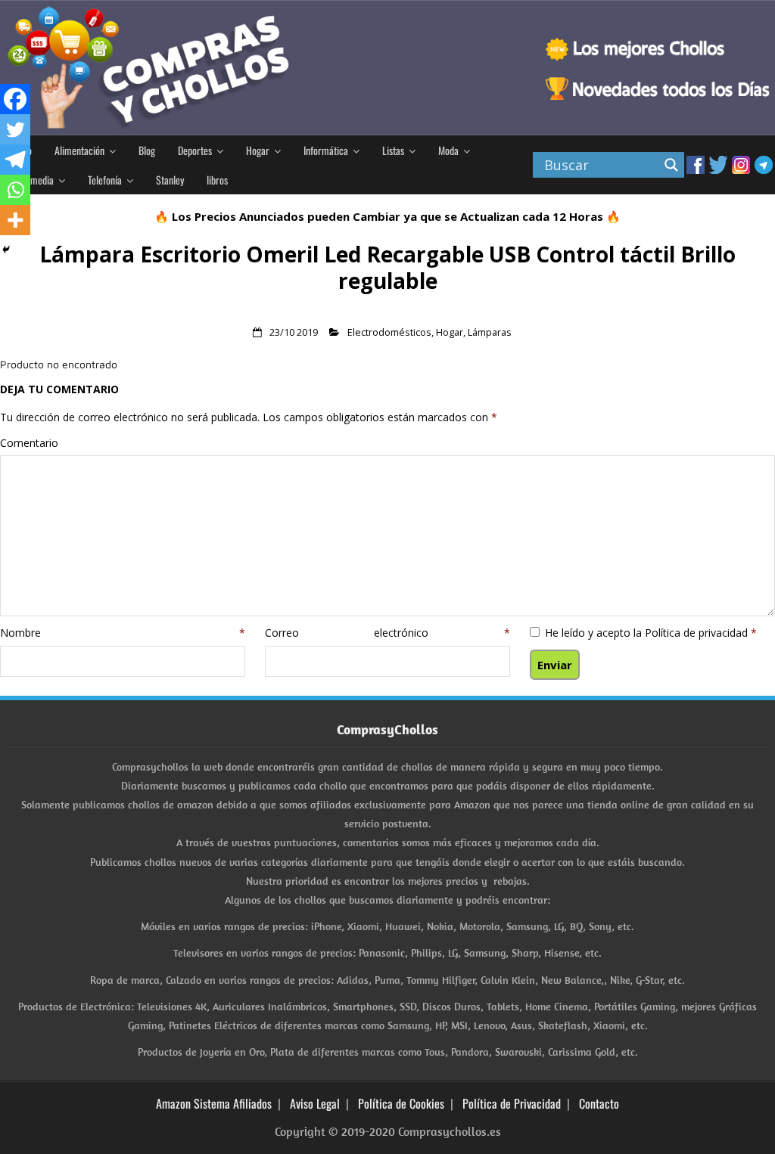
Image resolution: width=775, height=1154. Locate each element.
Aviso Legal (315, 1103)
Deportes (195, 150)
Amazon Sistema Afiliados (214, 1103)
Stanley (170, 180)
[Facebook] (15, 99)
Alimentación (79, 150)
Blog (147, 150)
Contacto (599, 1103)
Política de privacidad (698, 632)
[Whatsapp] (15, 190)
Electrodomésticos (389, 332)
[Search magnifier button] (671, 165)
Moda (448, 150)
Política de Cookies (401, 1103)
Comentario (29, 443)
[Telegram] (15, 159)
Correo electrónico (387, 632)
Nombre (122, 632)
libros (217, 180)
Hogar (257, 150)
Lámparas (490, 332)
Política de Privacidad (511, 1103)
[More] (15, 220)
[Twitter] (15, 129)
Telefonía (105, 180)
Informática (325, 150)
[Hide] (6, 250)
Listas (393, 150)
